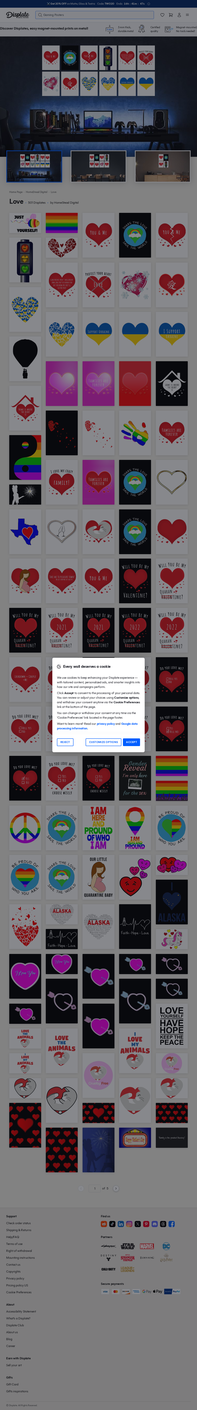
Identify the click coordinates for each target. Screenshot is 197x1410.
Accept (131, 742)
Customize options (103, 742)
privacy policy (106, 724)
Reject (65, 742)
